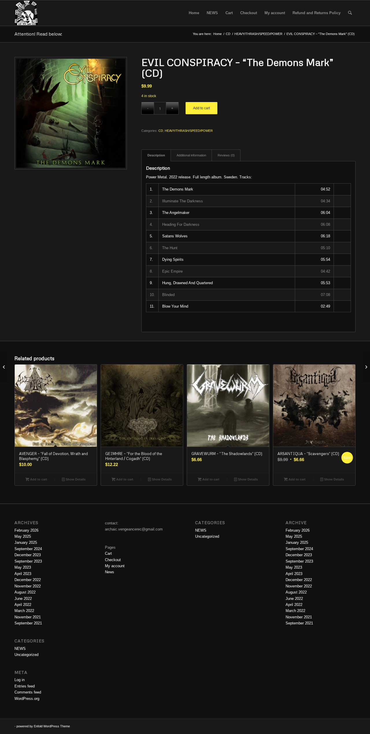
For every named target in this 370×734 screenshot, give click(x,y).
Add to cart (201, 108)
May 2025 (22, 536)
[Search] (350, 13)
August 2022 (25, 592)
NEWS (20, 648)
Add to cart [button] (38, 479)
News (109, 572)
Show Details (75, 479)
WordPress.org (26, 698)
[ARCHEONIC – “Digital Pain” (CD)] (4, 367)
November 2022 (27, 586)
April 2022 (22, 604)
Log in (19, 680)
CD (160, 130)
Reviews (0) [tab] (226, 155)
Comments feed (27, 692)
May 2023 (22, 567)
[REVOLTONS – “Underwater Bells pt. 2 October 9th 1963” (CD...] (365, 367)
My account (115, 566)
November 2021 (27, 617)
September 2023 (28, 561)
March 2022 (24, 611)
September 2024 (28, 549)
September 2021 (28, 623)
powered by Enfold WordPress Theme (43, 726)
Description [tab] (156, 155)
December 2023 (27, 555)
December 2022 (27, 580)
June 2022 (23, 598)
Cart (108, 553)
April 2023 (22, 574)
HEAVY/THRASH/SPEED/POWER (189, 130)
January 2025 (25, 542)
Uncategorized (26, 654)
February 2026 (26, 530)
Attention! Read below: (38, 34)
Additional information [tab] (191, 155)
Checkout (113, 560)
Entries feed (24, 686)
